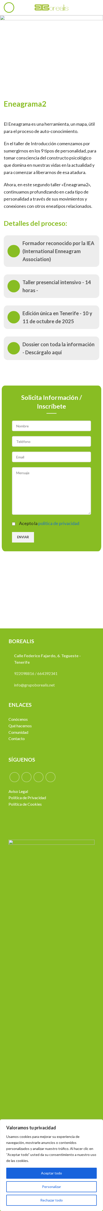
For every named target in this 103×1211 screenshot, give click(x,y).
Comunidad (18, 732)
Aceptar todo (51, 1173)
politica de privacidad (58, 523)
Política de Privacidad (27, 797)
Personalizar (51, 1186)
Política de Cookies (25, 804)
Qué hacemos (20, 725)
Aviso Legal (18, 791)
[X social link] (27, 777)
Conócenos (18, 719)
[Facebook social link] (15, 777)
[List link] (52, 251)
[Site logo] (51, 7)
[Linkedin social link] (51, 777)
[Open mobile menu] (9, 8)
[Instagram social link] (39, 777)
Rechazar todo (51, 1200)
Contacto (16, 738)
